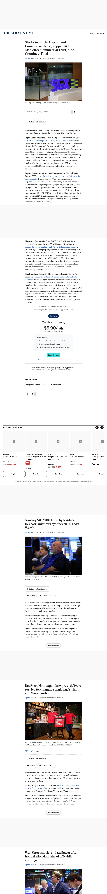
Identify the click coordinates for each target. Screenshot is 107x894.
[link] (19, 33)
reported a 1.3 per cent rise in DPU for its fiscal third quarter (51, 246)
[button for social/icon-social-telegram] (69, 112)
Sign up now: (29, 58)
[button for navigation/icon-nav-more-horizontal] (80, 112)
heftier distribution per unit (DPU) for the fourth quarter (50, 140)
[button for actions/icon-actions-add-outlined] (37, 751)
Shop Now (14, 474)
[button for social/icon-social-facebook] (74, 112)
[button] (89, 33)
